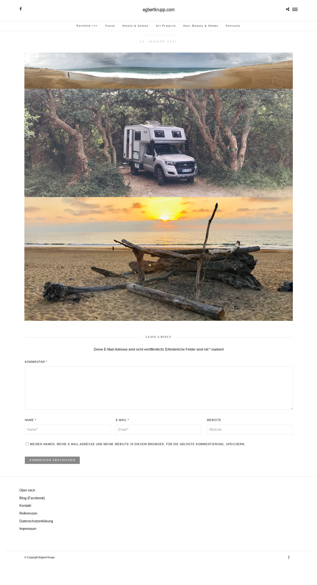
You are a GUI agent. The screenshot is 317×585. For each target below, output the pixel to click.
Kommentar (36, 361)
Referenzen (28, 513)
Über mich (27, 490)
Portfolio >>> (87, 25)
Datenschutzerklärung (36, 521)
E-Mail (122, 420)
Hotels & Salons (135, 25)
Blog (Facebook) (32, 498)
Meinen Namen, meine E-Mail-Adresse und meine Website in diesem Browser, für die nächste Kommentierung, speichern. (137, 444)
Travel (110, 25)
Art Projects (166, 25)
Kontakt (25, 505)
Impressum (27, 528)
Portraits (233, 25)
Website (214, 420)
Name (30, 420)
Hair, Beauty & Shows (200, 25)
